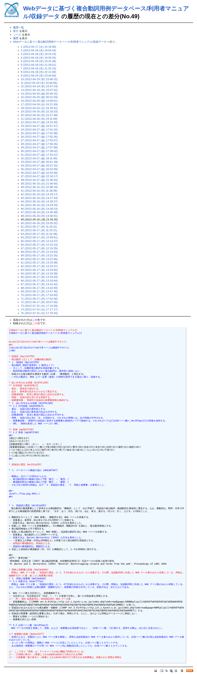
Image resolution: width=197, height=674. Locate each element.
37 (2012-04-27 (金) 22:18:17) (39, 176)
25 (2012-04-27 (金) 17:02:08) (39, 133)
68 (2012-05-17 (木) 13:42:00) (39, 287)
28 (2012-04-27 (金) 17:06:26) (39, 143)
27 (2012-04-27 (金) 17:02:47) (39, 140)
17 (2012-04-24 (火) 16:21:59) (39, 104)
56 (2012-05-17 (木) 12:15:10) (39, 244)
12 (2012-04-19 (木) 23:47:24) (39, 86)
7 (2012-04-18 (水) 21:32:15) (38, 68)
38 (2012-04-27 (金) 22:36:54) (39, 179)
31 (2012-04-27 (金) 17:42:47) (39, 154)
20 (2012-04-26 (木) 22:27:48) (39, 115)
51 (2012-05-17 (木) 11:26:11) (39, 226)
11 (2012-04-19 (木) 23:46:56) (39, 82)
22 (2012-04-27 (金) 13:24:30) (39, 122)
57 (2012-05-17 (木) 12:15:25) (39, 248)
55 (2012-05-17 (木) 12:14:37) (39, 241)
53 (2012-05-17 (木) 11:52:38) (39, 233)
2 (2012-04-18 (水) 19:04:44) (38, 50)
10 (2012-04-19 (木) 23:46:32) (39, 79)
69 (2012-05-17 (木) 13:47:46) (39, 291)
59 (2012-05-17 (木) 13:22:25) (39, 255)
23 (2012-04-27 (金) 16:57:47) (39, 125)
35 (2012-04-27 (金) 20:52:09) (39, 169)
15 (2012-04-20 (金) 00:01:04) (39, 97)
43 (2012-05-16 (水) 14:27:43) (39, 197)
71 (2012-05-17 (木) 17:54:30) (39, 298)
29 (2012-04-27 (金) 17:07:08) (39, 147)
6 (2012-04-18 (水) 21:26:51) (38, 64)
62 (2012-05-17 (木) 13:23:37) (39, 266)
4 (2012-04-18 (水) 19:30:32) (38, 57)
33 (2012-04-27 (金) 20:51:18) (39, 161)
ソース (17, 34)
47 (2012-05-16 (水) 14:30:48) (39, 212)
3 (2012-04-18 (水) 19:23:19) (38, 54)
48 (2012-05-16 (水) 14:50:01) (39, 215)
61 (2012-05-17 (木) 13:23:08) (39, 262)
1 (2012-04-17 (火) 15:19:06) (38, 46)
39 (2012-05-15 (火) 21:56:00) (39, 183)
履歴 (15, 38)
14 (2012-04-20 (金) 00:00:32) (39, 93)
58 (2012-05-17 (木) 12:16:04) (39, 251)
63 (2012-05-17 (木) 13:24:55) (39, 269)
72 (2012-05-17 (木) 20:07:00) (39, 302)
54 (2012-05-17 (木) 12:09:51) (39, 237)
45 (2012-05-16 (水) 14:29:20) (39, 205)
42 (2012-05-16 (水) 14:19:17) (39, 194)
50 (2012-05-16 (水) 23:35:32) (39, 223)
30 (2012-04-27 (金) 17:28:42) (39, 151)
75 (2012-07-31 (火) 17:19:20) (39, 313)
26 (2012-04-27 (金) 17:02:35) (39, 136)
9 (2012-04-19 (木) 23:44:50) (38, 75)
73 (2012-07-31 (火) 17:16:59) (39, 305)
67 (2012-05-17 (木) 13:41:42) (39, 284)
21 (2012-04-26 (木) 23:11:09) (39, 118)
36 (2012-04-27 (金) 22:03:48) (39, 172)
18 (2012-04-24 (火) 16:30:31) (39, 108)
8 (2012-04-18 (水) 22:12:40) (38, 71)
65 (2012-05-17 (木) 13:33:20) (39, 276)
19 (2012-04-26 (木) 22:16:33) (39, 111)
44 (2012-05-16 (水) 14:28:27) (39, 201)
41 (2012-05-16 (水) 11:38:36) (39, 190)
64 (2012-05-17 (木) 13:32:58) (39, 273)
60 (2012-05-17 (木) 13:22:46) (39, 259)
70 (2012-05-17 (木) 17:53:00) (39, 295)
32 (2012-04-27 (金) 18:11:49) (39, 158)
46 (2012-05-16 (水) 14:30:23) (39, 208)
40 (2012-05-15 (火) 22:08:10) (39, 187)
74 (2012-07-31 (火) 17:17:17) (39, 309)
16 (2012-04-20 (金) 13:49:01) (39, 100)
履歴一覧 (18, 27)
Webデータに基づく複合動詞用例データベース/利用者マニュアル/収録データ (59, 41)
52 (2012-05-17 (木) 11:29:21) (39, 230)
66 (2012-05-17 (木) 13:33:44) (39, 280)
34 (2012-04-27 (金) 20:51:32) (39, 165)
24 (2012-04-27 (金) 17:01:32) (39, 129)
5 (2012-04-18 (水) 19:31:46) (38, 61)
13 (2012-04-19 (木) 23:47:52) (39, 89)
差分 (15, 30)
